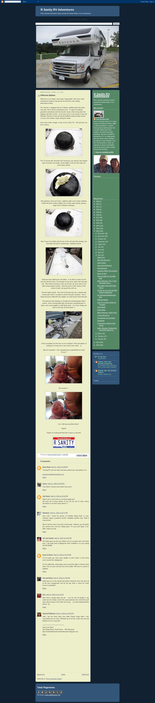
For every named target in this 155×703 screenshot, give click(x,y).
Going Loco (101, 257)
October (100, 239)
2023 (98, 204)
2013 (98, 228)
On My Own (102, 357)
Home (63, 674)
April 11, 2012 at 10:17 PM (59, 513)
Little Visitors (101, 263)
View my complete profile (104, 152)
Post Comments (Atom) (54, 679)
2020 (98, 209)
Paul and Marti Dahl (102, 119)
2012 (98, 231)
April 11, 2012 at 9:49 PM (59, 467)
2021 (98, 207)
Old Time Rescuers (103, 260)
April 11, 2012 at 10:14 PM (59, 496)
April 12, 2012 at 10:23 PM (65, 613)
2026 (98, 201)
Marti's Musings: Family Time (107, 313)
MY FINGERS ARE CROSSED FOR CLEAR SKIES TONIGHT (107, 366)
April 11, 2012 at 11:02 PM (62, 538)
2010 (98, 345)
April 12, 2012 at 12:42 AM (62, 555)
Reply (44, 477)
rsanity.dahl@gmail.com (52, 695)
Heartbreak (101, 321)
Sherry (45, 484)
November (101, 236)
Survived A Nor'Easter (104, 265)
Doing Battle (101, 307)
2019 (98, 212)
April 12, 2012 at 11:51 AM (55, 594)
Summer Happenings (104, 374)
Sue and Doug (48, 578)
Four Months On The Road (106, 318)
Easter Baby (101, 310)
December (101, 233)
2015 (98, 223)
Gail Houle (46, 496)
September (101, 241)
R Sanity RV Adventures (57, 9)
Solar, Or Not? (102, 273)
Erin (44, 594)
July (99, 247)
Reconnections (102, 268)
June (99, 250)
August (100, 244)
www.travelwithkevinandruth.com (53, 474)
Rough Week (102, 358)
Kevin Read (46, 467)
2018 (98, 215)
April (99, 255)
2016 (98, 220)
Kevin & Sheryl (48, 555)
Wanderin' (46, 513)
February (101, 336)
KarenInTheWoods (49, 613)
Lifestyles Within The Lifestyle (107, 271)
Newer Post (41, 674)
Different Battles (102, 300)
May (99, 252)
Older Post (85, 674)
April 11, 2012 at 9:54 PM (56, 484)
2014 (98, 226)
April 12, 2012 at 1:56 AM (61, 578)
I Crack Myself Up (103, 315)
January (100, 339)
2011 (98, 342)
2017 (98, 217)
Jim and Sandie (48, 538)
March (100, 333)
